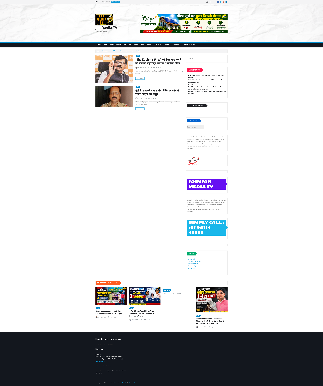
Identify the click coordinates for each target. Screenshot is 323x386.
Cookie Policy (192, 266)
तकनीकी (136, 45)
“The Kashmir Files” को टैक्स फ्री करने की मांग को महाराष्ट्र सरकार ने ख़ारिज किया (121, 51)
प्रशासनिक (177, 45)
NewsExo (124, 383)
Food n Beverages (190, 45)
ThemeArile (132, 383)
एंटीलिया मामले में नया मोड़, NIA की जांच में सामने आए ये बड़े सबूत (157, 92)
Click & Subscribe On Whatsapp (104, 344)
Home (99, 45)
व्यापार (105, 45)
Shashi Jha (168, 294)
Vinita (140, 98)
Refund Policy (192, 268)
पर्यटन (142, 45)
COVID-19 (158, 45)
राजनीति (118, 45)
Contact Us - (99, 371)
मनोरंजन (149, 45)
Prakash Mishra (142, 67)
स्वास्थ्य (111, 45)
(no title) (190, 84)
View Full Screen (100, 361)
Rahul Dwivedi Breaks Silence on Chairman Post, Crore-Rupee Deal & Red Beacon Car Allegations (206, 88)
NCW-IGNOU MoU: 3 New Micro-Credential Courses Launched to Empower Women (141, 313)
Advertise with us (193, 264)
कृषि (125, 45)
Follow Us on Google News (103, 366)
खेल (130, 45)
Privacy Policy (192, 259)
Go (223, 59)
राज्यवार (167, 45)
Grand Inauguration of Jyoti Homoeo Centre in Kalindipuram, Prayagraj (109, 312)
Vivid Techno (117, 383)
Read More (140, 78)
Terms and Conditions (194, 261)
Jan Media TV (106, 28)
